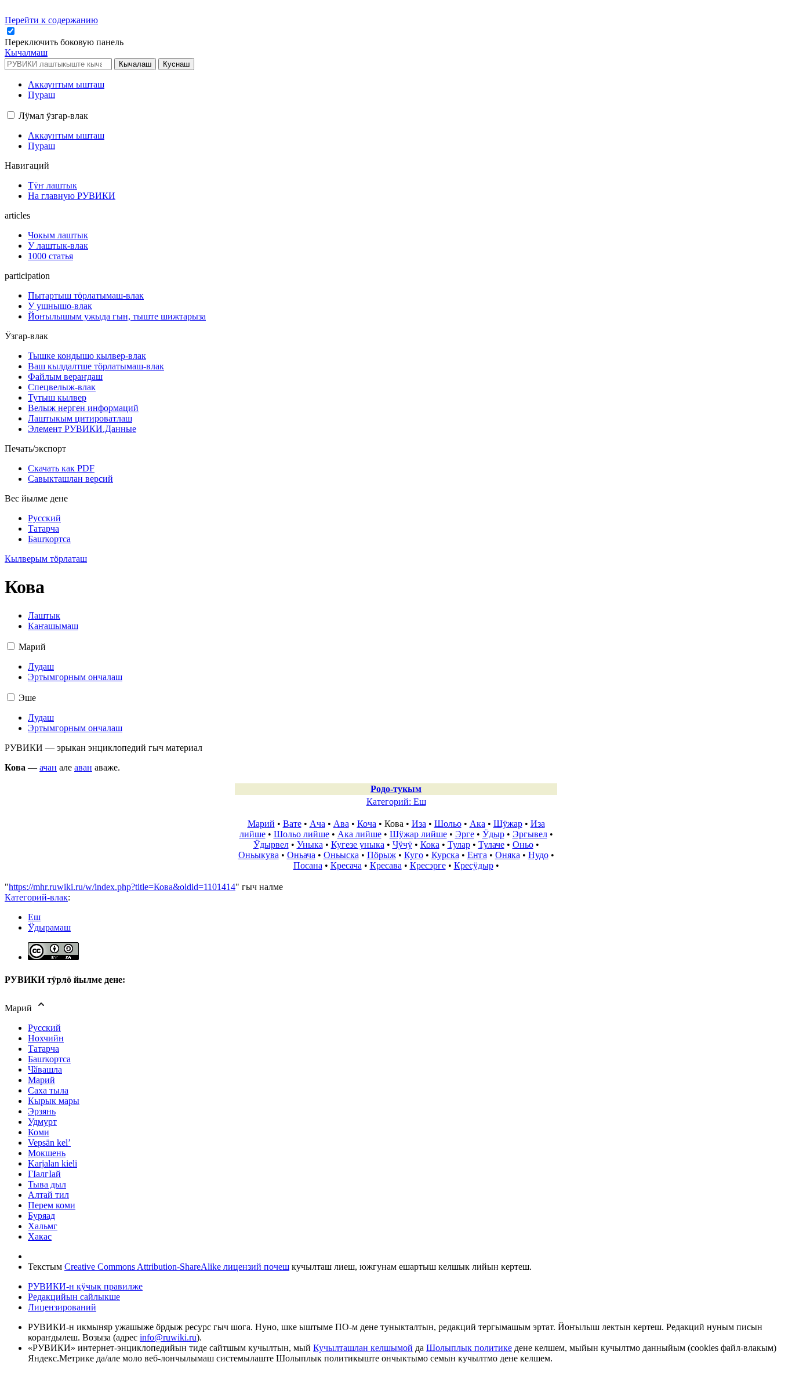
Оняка (507, 855)
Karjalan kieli (52, 1163)
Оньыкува (258, 855)
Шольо (448, 824)
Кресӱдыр (473, 865)
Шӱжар (507, 824)
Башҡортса (49, 1059)
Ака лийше (359, 834)
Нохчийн (46, 1038)
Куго (413, 855)
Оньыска (341, 855)
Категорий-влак (36, 897)
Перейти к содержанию (51, 20)
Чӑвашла (45, 1069)
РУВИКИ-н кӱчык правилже (85, 1286)
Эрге (464, 834)
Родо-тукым (396, 789)
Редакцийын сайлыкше (74, 1297)
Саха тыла (48, 1090)
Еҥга (477, 855)
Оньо (523, 844)
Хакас (40, 1236)
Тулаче (491, 844)
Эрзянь (42, 1111)
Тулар (459, 844)
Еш (34, 917)
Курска (445, 855)
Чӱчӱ (402, 844)
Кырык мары (53, 1101)
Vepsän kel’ (49, 1142)
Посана (307, 865)
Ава (341, 824)
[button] (65, 42)
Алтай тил (48, 1195)
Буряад (41, 1216)
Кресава (386, 865)
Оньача (301, 855)
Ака (477, 824)
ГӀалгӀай (44, 1174)
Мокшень (47, 1153)
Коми (38, 1132)
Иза (419, 824)
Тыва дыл (47, 1184)
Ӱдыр (493, 834)
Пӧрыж (381, 855)
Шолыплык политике (469, 1348)
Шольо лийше (301, 834)
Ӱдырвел (271, 844)
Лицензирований (62, 1307)
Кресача (346, 865)
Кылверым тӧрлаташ (46, 559)
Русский (44, 1028)
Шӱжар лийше (418, 834)
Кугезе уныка (357, 844)
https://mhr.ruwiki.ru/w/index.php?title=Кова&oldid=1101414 (122, 887)
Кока (429, 844)
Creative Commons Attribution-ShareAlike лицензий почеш (176, 1267)
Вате (292, 824)
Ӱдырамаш (49, 927)
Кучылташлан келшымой (363, 1348)
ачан (48, 767)
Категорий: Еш (396, 802)
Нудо (538, 855)
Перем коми (51, 1205)
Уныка (310, 844)
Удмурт (42, 1122)
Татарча (43, 1049)
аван (83, 767)
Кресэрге (428, 865)
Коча (366, 824)
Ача (317, 824)
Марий (261, 824)
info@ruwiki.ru (168, 1337)
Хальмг (42, 1226)
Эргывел (530, 834)
